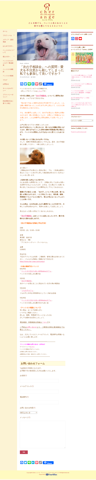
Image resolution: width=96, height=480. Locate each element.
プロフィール (7, 35)
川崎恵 (33, 77)
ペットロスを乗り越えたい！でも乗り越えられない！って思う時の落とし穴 (81, 77)
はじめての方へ (8, 46)
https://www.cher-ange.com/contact (32, 261)
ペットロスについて (8, 51)
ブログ (5, 80)
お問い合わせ (32, 327)
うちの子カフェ (27, 291)
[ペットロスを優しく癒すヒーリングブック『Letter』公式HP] (82, 58)
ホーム (5, 31)
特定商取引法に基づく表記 (8, 102)
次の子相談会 (41, 96)
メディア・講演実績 (8, 41)
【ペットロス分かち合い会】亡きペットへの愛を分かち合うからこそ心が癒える (81, 104)
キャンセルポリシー (8, 89)
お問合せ (6, 84)
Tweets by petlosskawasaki (78, 132)
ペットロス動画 (8, 76)
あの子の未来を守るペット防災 (80, 98)
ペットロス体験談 (8, 70)
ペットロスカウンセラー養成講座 (8, 63)
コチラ (32, 346)
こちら (39, 91)
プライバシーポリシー (8, 96)
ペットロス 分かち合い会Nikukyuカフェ (36, 300)
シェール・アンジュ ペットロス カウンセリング (48, 472)
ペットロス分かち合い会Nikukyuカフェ (36, 271)
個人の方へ (6, 56)
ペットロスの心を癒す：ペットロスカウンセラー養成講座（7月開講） (81, 91)
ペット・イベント (24, 63)
